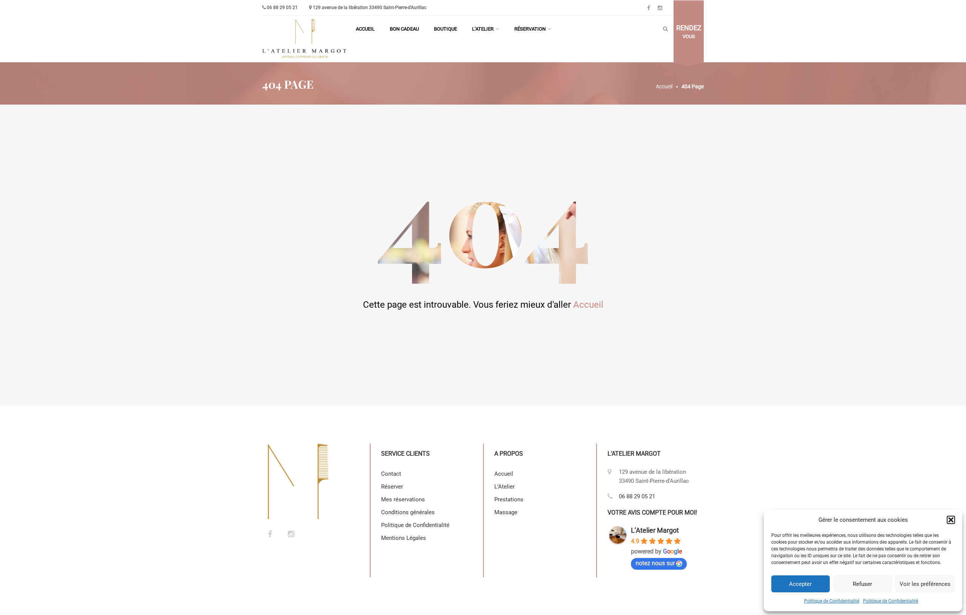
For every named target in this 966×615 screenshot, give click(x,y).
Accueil (365, 29)
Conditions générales (408, 512)
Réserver (392, 486)
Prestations (508, 499)
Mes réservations (403, 499)
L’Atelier (483, 29)
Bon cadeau (404, 29)
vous (688, 31)
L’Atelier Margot (655, 530)
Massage (505, 512)
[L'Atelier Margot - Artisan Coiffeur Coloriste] (305, 39)
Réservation (530, 29)
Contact (391, 473)
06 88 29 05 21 (282, 7)
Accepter (800, 584)
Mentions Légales (404, 538)
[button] (951, 520)
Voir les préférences (925, 584)
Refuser (862, 584)
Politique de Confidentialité (831, 601)
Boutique (445, 29)
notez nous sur (655, 563)
